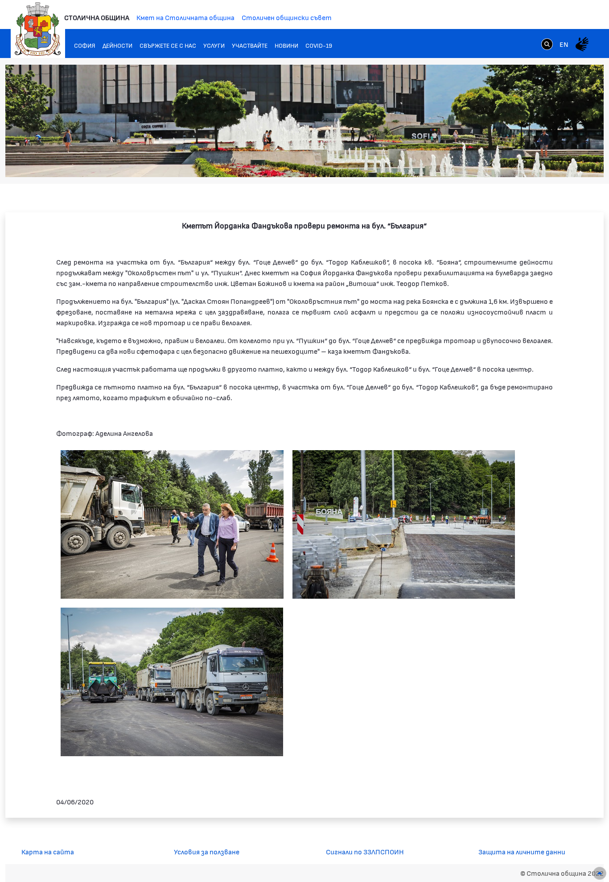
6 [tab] (560, 161)
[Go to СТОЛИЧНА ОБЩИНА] (38, 29)
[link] (547, 44)
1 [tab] (516, 161)
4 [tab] (542, 161)
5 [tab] (551, 161)
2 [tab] (525, 161)
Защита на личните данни (521, 851)
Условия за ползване (206, 851)
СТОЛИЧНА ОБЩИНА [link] (96, 17)
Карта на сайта (47, 851)
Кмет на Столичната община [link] (185, 17)
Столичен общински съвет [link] (287, 17)
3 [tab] (533, 161)
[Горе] (599, 873)
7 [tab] (569, 161)
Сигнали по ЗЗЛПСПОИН (365, 851)
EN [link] (564, 44)
